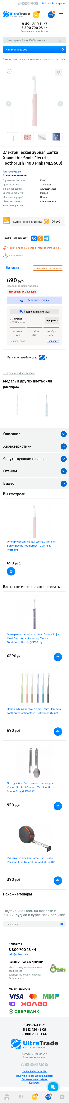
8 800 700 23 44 (34, 27)
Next (60, 104)
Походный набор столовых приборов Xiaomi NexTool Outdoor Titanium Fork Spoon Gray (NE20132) (30, 787)
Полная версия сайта (34, 1071)
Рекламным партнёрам (34, 1079)
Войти (45, 3)
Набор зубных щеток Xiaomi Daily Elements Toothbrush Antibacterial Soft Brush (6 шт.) (34, 710)
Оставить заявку (37, 300)
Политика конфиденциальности (34, 1075)
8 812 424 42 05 (34, 1029)
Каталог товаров (16, 49)
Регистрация (59, 3)
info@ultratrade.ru (20, 954)
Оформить (52, 320)
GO (61, 924)
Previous (9, 104)
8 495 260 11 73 (34, 23)
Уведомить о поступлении (49, 268)
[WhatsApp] (19, 4)
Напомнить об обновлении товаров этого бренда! (35, 247)
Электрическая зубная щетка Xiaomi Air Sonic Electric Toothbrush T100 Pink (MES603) (31, 545)
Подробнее (53, 341)
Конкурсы (34, 1082)
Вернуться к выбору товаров (19, 373)
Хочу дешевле (16, 255)
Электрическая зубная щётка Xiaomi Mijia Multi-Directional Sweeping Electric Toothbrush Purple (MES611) (33, 638)
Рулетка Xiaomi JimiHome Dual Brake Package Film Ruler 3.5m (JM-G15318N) (32, 859)
